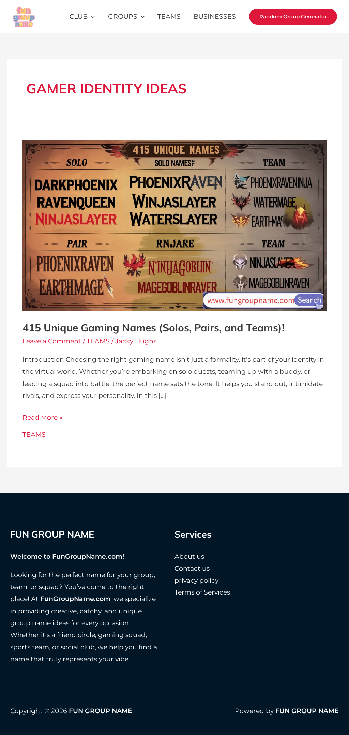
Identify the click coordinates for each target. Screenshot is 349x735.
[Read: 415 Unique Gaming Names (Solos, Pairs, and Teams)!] (174, 225)
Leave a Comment (51, 341)
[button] (91, 16)
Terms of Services (202, 592)
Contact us (192, 568)
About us (189, 556)
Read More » (42, 418)
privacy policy (196, 580)
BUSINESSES (215, 16)
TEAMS (169, 16)
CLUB (79, 16)
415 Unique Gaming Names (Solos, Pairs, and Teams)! (153, 327)
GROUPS (122, 16)
